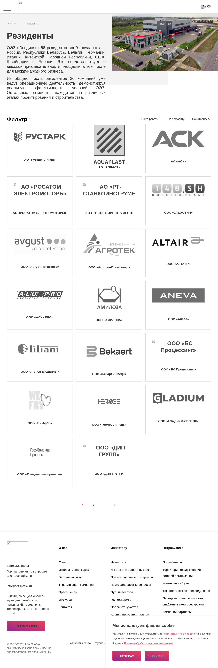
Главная (11, 23)
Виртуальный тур (71, 577)
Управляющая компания (76, 584)
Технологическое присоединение (186, 591)
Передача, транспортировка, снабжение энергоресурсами (183, 601)
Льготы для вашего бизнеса (131, 569)
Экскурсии (66, 599)
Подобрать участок (124, 607)
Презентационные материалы (132, 577)
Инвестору (119, 548)
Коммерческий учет (176, 583)
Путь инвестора (122, 592)
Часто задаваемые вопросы (131, 584)
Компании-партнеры (177, 612)
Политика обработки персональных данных (148, 643)
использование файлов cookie (180, 633)
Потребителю (173, 548)
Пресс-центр (68, 592)
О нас (63, 548)
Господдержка (121, 599)
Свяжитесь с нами (26, 625)
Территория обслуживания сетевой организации (182, 573)
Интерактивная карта (74, 569)
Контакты (65, 607)
